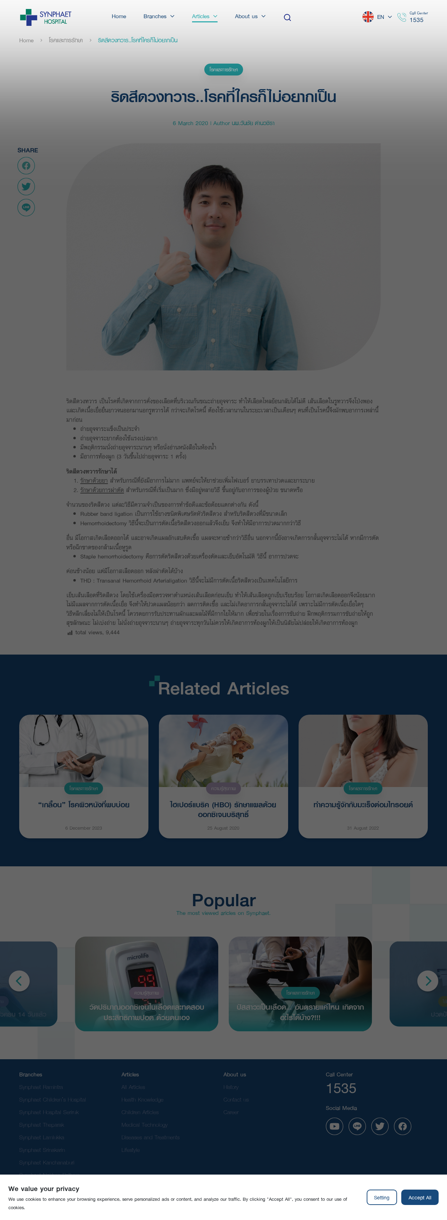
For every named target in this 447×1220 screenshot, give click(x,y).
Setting (381, 1197)
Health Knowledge (142, 1099)
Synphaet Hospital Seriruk (49, 1112)
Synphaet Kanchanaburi (46, 1162)
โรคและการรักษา (66, 40)
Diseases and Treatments (150, 1137)
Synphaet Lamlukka (41, 1137)
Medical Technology (145, 1124)
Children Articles (140, 1112)
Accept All (420, 1197)
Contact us (236, 1099)
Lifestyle (131, 1150)
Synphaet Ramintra (41, 1087)
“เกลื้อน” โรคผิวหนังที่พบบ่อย (84, 804)
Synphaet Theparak (41, 1124)
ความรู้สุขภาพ (223, 788)
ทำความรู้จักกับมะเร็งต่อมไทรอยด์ (363, 804)
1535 (417, 19)
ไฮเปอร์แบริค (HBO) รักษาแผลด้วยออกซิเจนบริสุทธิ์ (223, 808)
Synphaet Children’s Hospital (52, 1099)
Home (26, 40)
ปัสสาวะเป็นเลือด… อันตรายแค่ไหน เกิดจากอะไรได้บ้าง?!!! (300, 1012)
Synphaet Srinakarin (42, 1150)
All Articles (133, 1087)
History (231, 1087)
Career (231, 1112)
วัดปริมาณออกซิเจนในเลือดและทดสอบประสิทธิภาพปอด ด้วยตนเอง (146, 1012)
